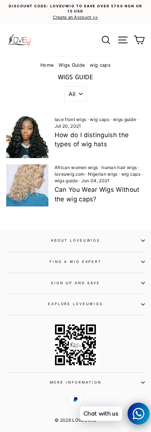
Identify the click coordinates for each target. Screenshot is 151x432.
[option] (75, 12)
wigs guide (124, 119)
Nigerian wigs (102, 174)
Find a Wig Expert (75, 262)
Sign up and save (75, 283)
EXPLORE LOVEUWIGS (75, 304)
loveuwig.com (70, 174)
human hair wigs (119, 167)
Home (47, 65)
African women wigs (76, 167)
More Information (76, 382)
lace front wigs (70, 119)
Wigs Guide (72, 65)
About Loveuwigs (75, 240)
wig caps (99, 119)
